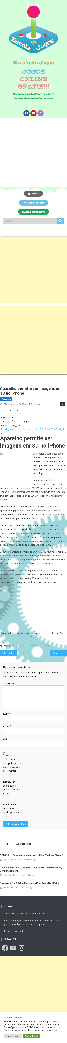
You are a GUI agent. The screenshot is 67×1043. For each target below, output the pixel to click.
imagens (35, 645)
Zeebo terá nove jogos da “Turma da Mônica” (10, 653)
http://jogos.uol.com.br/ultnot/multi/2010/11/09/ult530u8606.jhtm (33, 429)
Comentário (10, 683)
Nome (7, 713)
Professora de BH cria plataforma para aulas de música (29, 883)
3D (14, 645)
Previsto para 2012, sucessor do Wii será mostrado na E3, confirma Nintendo (31, 869)
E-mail (7, 726)
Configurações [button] (13, 1035)
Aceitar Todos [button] (31, 1035)
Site (5, 738)
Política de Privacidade (12, 931)
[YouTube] (13, 948)
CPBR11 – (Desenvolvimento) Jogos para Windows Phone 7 (31, 855)
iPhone (47, 645)
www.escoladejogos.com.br (34, 913)
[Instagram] (40, 113)
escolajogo (36, 404)
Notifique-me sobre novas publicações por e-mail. (12, 810)
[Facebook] (26, 113)
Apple (23, 645)
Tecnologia (6, 399)
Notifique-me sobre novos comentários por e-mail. (11, 787)
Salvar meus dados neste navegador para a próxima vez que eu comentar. (12, 763)
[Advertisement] (33, 152)
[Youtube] (33, 113)
